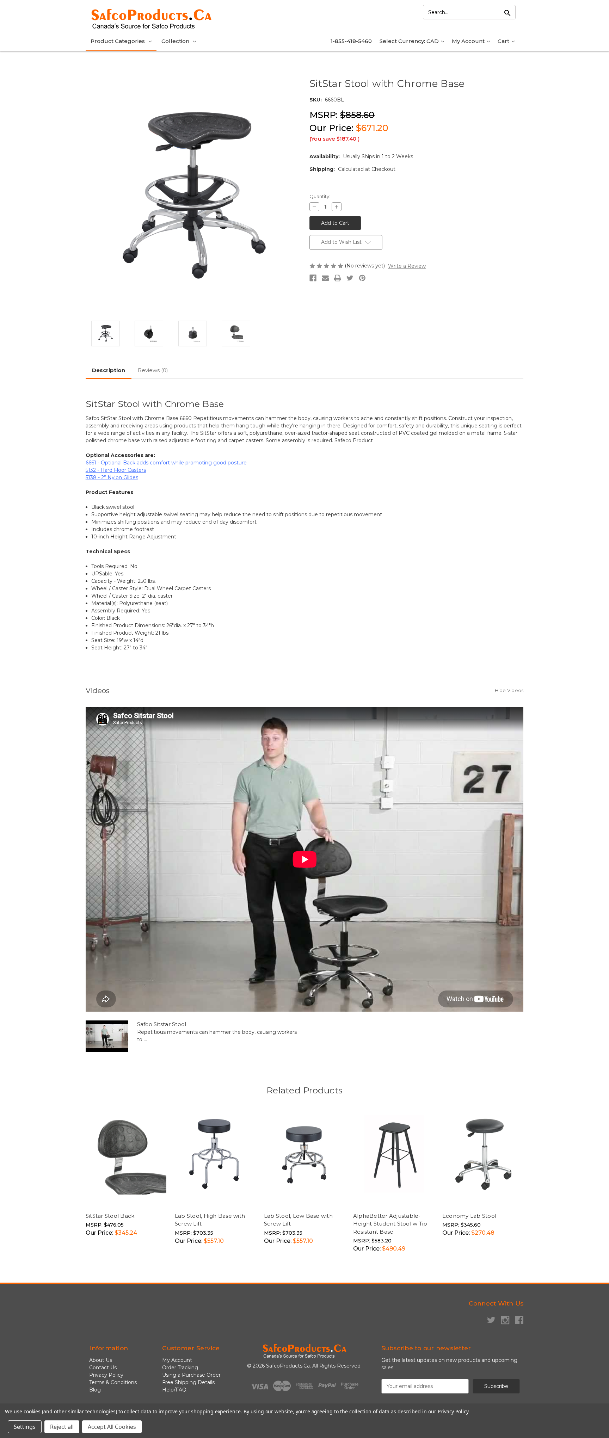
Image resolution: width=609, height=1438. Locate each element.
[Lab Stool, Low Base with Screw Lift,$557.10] (305, 1154)
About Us (100, 1360)
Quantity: (319, 196)
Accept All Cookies (112, 1427)
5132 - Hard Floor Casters (116, 470)
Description (108, 370)
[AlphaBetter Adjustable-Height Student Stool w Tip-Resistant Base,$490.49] (394, 1154)
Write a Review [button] (407, 266)
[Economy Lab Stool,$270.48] (483, 1154)
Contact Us (103, 1367)
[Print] (337, 278)
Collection (175, 41)
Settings (25, 1427)
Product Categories (118, 41)
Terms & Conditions (113, 1382)
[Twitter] (349, 278)
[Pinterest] (362, 278)
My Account (469, 41)
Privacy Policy (106, 1375)
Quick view (108, 1194)
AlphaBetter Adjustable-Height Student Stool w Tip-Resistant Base (391, 1223)
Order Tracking (180, 1367)
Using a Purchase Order (191, 1375)
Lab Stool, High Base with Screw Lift (210, 1219)
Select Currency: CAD (410, 41)
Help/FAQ (174, 1390)
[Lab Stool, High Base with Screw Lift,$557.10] (216, 1154)
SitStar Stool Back (110, 1215)
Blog (95, 1390)
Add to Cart (143, 1194)
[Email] (325, 278)
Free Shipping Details (188, 1382)
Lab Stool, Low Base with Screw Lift (298, 1219)
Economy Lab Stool (469, 1215)
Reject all (62, 1427)
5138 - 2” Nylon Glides (112, 477)
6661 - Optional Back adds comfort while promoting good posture (166, 462)
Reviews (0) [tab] (153, 370)
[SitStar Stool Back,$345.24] (126, 1154)
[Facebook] (312, 278)
